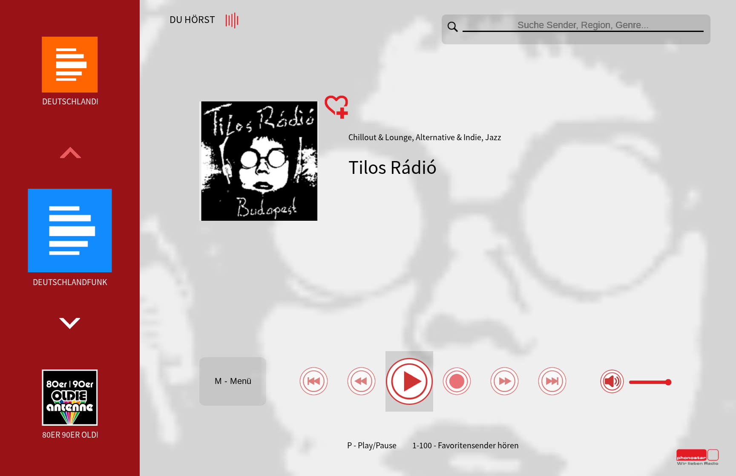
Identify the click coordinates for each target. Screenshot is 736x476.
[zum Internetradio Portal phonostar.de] (697, 463)
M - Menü (233, 381)
